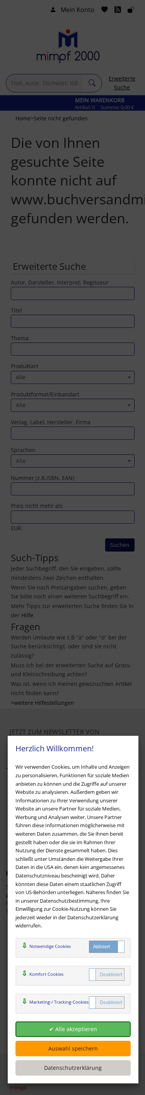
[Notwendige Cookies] (107, 947)
